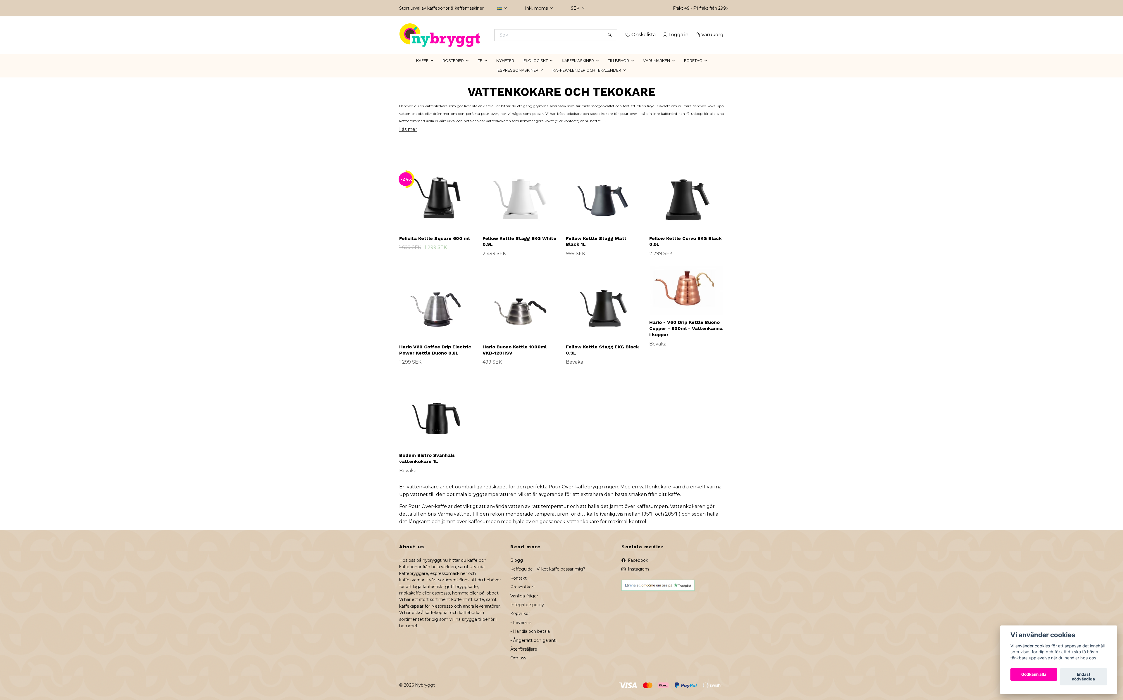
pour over (489, 122)
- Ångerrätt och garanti (533, 648)
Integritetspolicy (527, 613)
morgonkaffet (602, 114)
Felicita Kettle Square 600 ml (434, 246)
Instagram (638, 577)
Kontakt (518, 586)
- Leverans (520, 630)
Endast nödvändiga (1083, 677)
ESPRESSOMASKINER (517, 78)
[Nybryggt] (480, 35)
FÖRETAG (693, 69)
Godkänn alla (1033, 674)
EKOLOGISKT (535, 69)
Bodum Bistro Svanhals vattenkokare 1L (427, 466)
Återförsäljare (523, 657)
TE (480, 69)
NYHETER (505, 69)
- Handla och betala (530, 639)
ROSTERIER (453, 69)
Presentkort (522, 595)
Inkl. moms (537, 8)
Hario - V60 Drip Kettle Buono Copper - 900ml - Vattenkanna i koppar (686, 337)
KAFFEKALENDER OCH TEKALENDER (586, 78)
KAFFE (422, 69)
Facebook (637, 568)
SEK (576, 8)
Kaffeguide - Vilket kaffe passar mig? (547, 577)
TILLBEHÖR (618, 69)
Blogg (516, 568)
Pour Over (561, 495)
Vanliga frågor (524, 604)
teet (626, 114)
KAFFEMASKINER (578, 69)
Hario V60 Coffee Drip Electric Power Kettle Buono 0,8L (435, 358)
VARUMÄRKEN (656, 69)
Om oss (518, 666)
